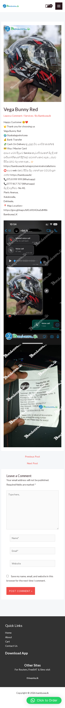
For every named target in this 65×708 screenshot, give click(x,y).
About (8, 637)
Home (8, 632)
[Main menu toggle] (58, 6)
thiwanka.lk (32, 678)
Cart (7, 641)
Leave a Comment (13, 115)
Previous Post (32, 456)
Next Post (32, 463)
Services (28, 115)
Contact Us (11, 645)
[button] (44, 700)
